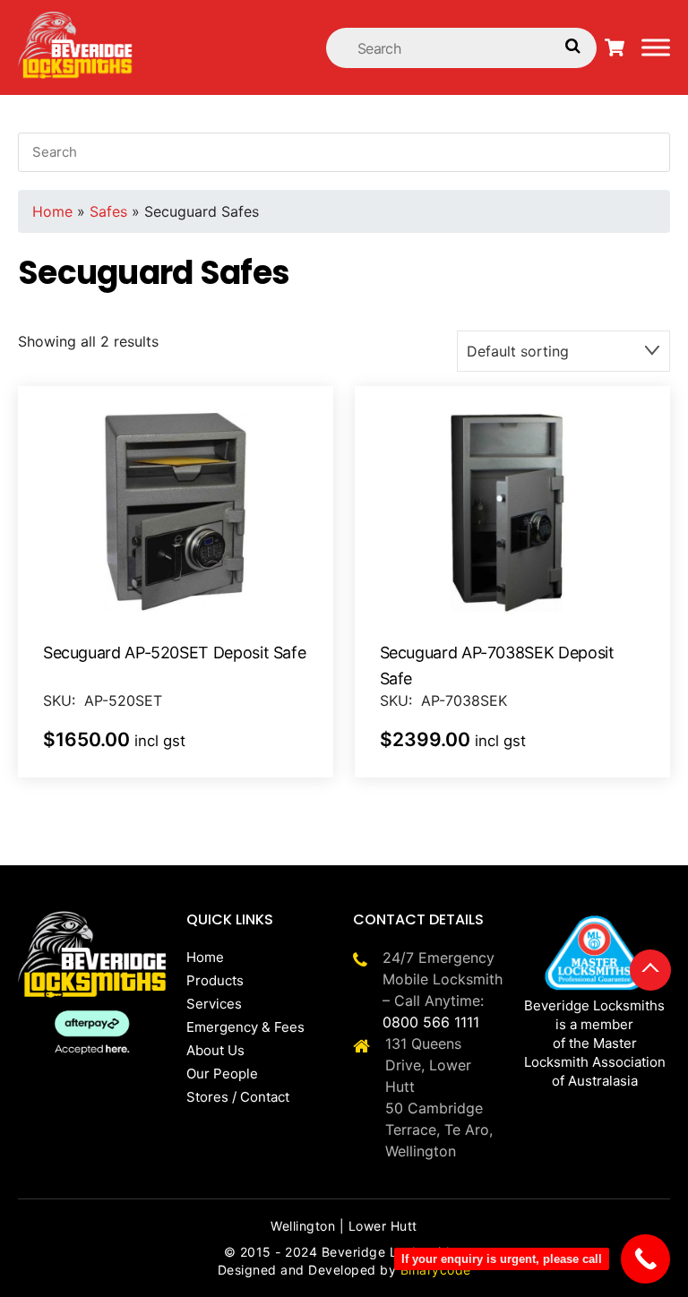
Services (214, 1003)
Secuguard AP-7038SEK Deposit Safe (497, 665)
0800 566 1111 (431, 1022)
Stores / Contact (237, 1096)
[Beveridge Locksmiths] (76, 21)
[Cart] (614, 47)
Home (52, 211)
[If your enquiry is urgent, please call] (645, 1259)
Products (215, 980)
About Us (215, 1050)
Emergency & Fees (245, 1026)
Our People (222, 1073)
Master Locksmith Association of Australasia (595, 1062)
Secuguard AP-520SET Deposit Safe (174, 652)
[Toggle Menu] (655, 47)
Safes (108, 211)
